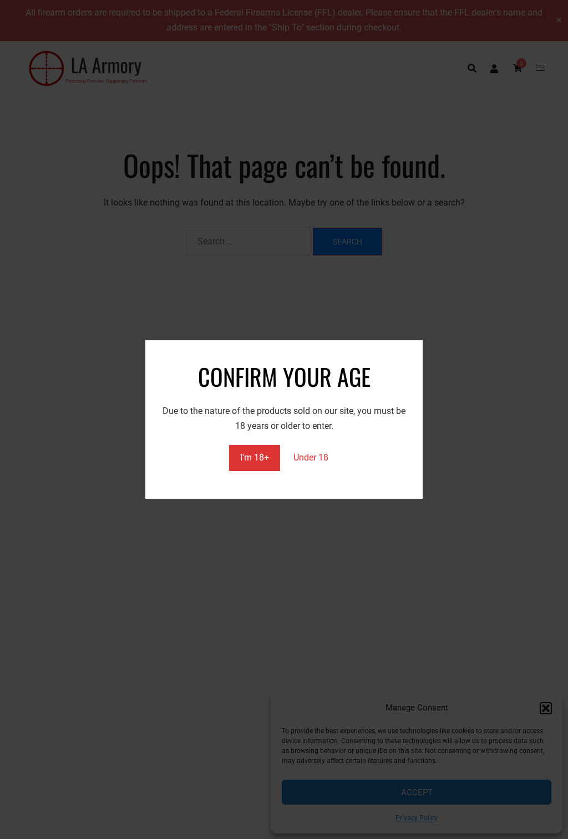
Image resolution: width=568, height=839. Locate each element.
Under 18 (310, 457)
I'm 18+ (254, 457)
